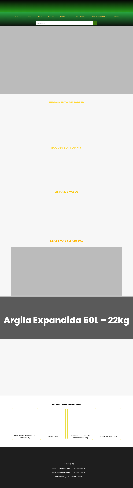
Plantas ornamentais (99, 16)
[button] (2, 60)
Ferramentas (80, 16)
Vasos (39, 16)
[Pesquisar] (95, 23)
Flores (29, 16)
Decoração (64, 16)
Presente (17, 16)
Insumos (51, 16)
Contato (116, 16)
